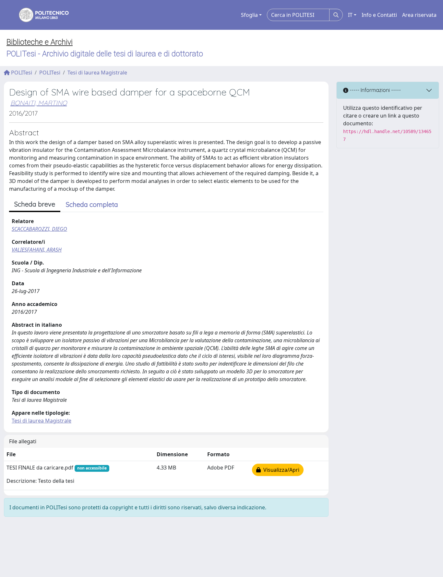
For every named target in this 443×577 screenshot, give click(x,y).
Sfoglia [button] (249, 14)
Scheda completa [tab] (92, 204)
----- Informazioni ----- (374, 90)
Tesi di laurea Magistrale (97, 72)
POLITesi (21, 72)
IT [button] (350, 14)
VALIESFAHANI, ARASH (37, 249)
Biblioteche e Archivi (39, 42)
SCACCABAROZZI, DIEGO (39, 228)
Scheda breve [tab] (34, 204)
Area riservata (419, 14)
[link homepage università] (39, 15)
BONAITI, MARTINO (38, 103)
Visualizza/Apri (280, 469)
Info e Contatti (379, 14)
